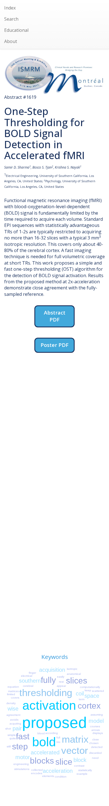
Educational (16, 30)
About (10, 41)
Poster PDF (54, 344)
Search (11, 19)
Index (10, 8)
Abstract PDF (54, 316)
